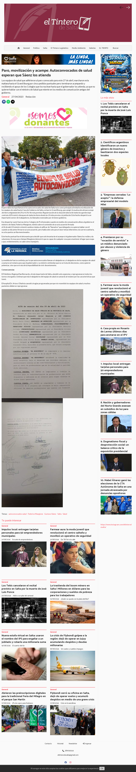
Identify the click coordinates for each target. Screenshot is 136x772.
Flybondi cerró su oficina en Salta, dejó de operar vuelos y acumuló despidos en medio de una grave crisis (72, 696)
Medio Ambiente (79, 48)
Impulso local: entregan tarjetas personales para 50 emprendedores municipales (22, 532)
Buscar (115, 48)
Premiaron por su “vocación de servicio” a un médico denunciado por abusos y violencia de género (115, 243)
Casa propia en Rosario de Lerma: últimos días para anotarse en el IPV (115, 331)
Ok (102, 768)
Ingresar (88, 743)
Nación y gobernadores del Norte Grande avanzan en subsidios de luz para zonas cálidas (116, 407)
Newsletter (73, 743)
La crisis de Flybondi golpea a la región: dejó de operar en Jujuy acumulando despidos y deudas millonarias (68, 640)
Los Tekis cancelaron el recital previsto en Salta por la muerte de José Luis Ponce (24, 588)
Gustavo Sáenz (50, 514)
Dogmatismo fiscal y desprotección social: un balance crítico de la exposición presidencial (115, 446)
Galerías (92, 48)
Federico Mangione (35, 514)
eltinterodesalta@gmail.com (68, 755)
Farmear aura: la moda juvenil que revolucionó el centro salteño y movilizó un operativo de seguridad (70, 532)
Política (36, 48)
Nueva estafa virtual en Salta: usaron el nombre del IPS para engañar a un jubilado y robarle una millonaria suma (24, 638)
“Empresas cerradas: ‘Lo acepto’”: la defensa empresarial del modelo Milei (115, 200)
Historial (60, 743)
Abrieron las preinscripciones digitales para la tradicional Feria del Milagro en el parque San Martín (24, 696)
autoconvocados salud (18, 514)
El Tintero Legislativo (59, 48)
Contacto (48, 743)
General (26, 48)
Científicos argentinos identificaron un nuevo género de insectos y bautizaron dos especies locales (115, 149)
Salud (65, 514)
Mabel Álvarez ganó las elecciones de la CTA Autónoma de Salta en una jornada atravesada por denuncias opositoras (116, 486)
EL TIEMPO (103, 48)
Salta (45, 48)
